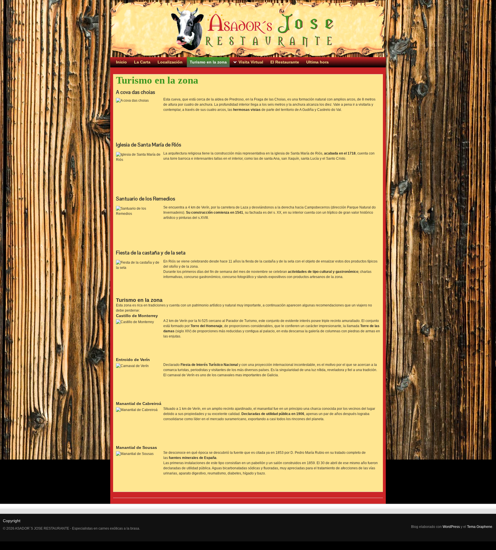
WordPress (451, 527)
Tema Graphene (479, 527)
